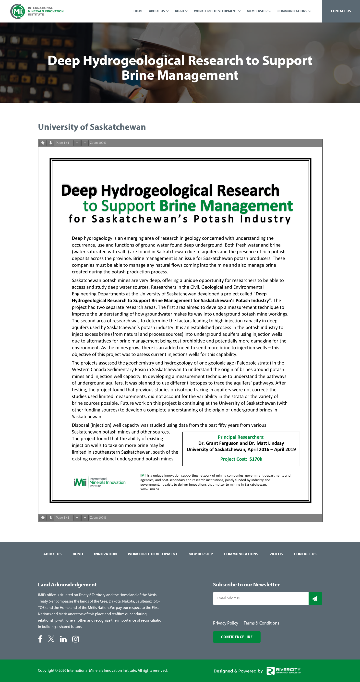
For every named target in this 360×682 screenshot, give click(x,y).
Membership (201, 554)
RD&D (78, 554)
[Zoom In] (85, 143)
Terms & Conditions (261, 623)
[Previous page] (43, 143)
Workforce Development (153, 554)
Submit (315, 598)
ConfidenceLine (237, 637)
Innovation (105, 554)
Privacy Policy (225, 623)
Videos (276, 554)
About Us (52, 554)
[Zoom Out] (77, 143)
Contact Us (305, 554)
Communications (241, 554)
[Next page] (50, 143)
